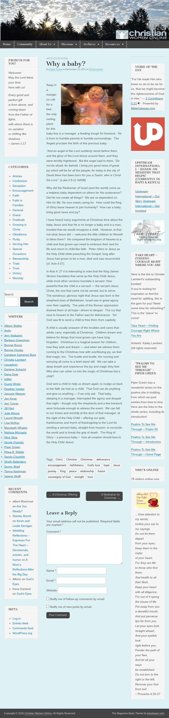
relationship (87, 471)
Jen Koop (10, 398)
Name (51, 570)
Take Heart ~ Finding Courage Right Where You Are (145, 330)
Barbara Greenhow (16, 340)
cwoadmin (11, 364)
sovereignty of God (59, 477)
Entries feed (20, 623)
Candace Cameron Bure (20, 354)
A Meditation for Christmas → (110, 496)
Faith (16, 195)
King (63, 471)
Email (50, 580)
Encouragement (23, 190)
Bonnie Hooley (13, 350)
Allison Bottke (13, 325)
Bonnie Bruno (13, 345)
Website (51, 590)
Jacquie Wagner (14, 393)
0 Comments (96, 69)
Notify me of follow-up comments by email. (77, 599)
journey (52, 471)
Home (7, 44)
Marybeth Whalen (15, 427)
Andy (7, 330)
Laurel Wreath (13, 418)
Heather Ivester (14, 389)
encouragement (57, 465)
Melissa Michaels (15, 432)
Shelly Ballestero (15, 461)
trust (90, 477)
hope (106, 465)
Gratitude (19, 219)
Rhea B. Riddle (14, 452)
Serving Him (20, 244)
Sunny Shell (12, 466)
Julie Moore (12, 413)
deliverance (103, 459)
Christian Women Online (38, 713)
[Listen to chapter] (139, 103)
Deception (19, 185)
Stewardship (21, 258)
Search (9, 294)
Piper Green (56, 69)
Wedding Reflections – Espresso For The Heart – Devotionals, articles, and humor (21, 545)
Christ (59, 459)
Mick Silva (10, 437)
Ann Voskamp (13, 335)
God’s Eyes (24, 593)
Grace (17, 215)
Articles (51, 58)
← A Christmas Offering (63, 494)
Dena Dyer (11, 374)
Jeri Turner (11, 403)
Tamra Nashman (15, 471)
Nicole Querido (14, 442)
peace (72, 471)
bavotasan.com (155, 713)
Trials (16, 263)
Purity (16, 239)
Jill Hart (9, 408)
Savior (101, 471)
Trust (16, 268)
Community (25, 44)
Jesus (116, 465)
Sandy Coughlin (14, 456)
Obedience (20, 234)
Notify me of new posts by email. (71, 606)
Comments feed (23, 628)
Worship (18, 278)
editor (8, 379)
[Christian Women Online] (84, 20)
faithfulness (77, 465)
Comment (53, 531)
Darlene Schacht (15, 369)
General (63, 58)
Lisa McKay (11, 422)
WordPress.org (22, 633)
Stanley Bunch (22, 516)
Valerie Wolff (12, 476)
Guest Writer (12, 384)
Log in (17, 618)
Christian (71, 459)
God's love (93, 465)
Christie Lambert (15, 359)
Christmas (87, 459)
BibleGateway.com (143, 108)
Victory (17, 273)
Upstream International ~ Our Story (147, 196)
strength (79, 477)
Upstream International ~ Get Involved (147, 205)
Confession (20, 181)
